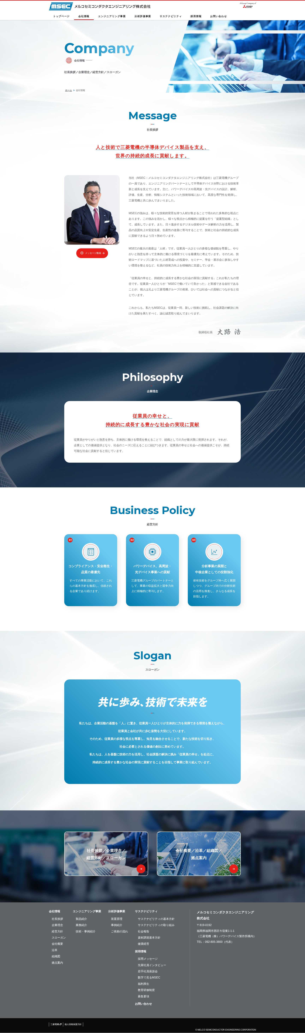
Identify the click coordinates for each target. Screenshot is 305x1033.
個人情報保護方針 (73, 1024)
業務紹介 (81, 925)
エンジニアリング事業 (87, 911)
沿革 (54, 950)
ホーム (68, 90)
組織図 (56, 956)
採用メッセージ (148, 958)
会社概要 (57, 943)
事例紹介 (116, 925)
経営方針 (57, 931)
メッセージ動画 (93, 253)
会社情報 (54, 911)
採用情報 (140, 951)
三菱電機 (54, 1024)
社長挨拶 (57, 918)
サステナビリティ (146, 911)
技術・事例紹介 (85, 931)
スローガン (59, 937)
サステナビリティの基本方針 (156, 918)
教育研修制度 (146, 990)
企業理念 (57, 925)
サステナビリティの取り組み (156, 925)
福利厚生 (143, 983)
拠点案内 (57, 962)
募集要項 (143, 996)
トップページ (61, 16)
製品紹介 (81, 918)
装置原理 (116, 918)
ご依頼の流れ (119, 931)
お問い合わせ (218, 16)
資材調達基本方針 (149, 937)
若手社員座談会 (148, 971)
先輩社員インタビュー (152, 965)
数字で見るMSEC (149, 977)
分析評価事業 (116, 911)
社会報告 (143, 931)
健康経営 (143, 943)
